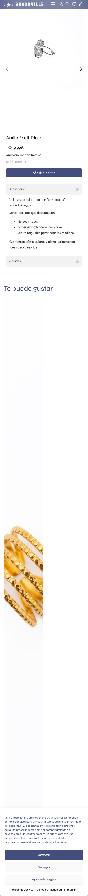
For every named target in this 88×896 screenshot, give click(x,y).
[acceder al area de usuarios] (60, 4)
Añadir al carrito (44, 173)
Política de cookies (22, 889)
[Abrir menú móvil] (53, 4)
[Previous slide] (7, 69)
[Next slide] (80, 69)
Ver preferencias (44, 880)
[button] (74, 4)
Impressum (70, 889)
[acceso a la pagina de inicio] (23, 4)
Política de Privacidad (48, 889)
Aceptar (44, 855)
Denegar (44, 867)
